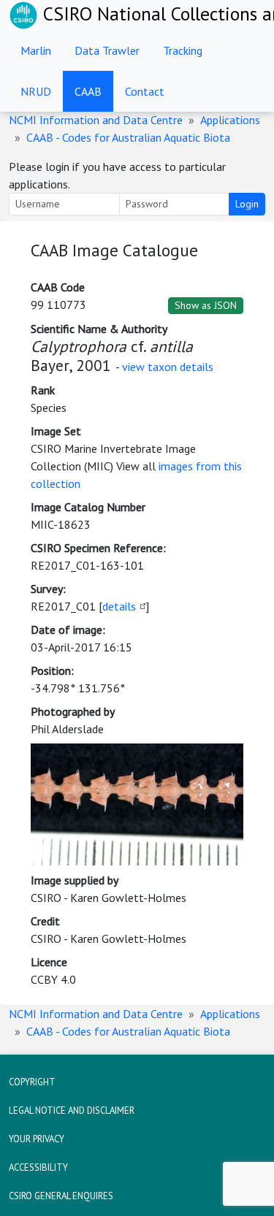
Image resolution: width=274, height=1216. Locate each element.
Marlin (35, 50)
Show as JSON (206, 305)
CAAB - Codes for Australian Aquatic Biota (128, 137)
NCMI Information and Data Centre (96, 119)
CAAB (88, 91)
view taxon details (167, 366)
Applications (230, 119)
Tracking (182, 50)
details (119, 606)
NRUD (35, 91)
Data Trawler (107, 50)
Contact (144, 91)
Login (247, 203)
